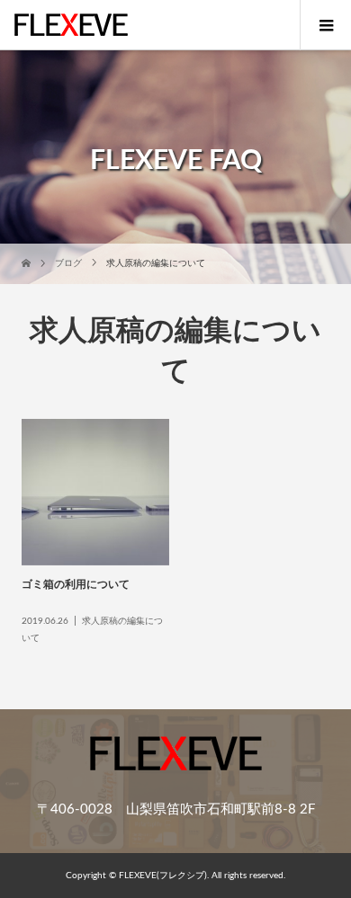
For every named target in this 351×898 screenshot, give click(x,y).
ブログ (68, 263)
